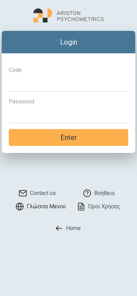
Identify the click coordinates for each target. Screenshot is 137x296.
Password (21, 101)
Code (15, 70)
